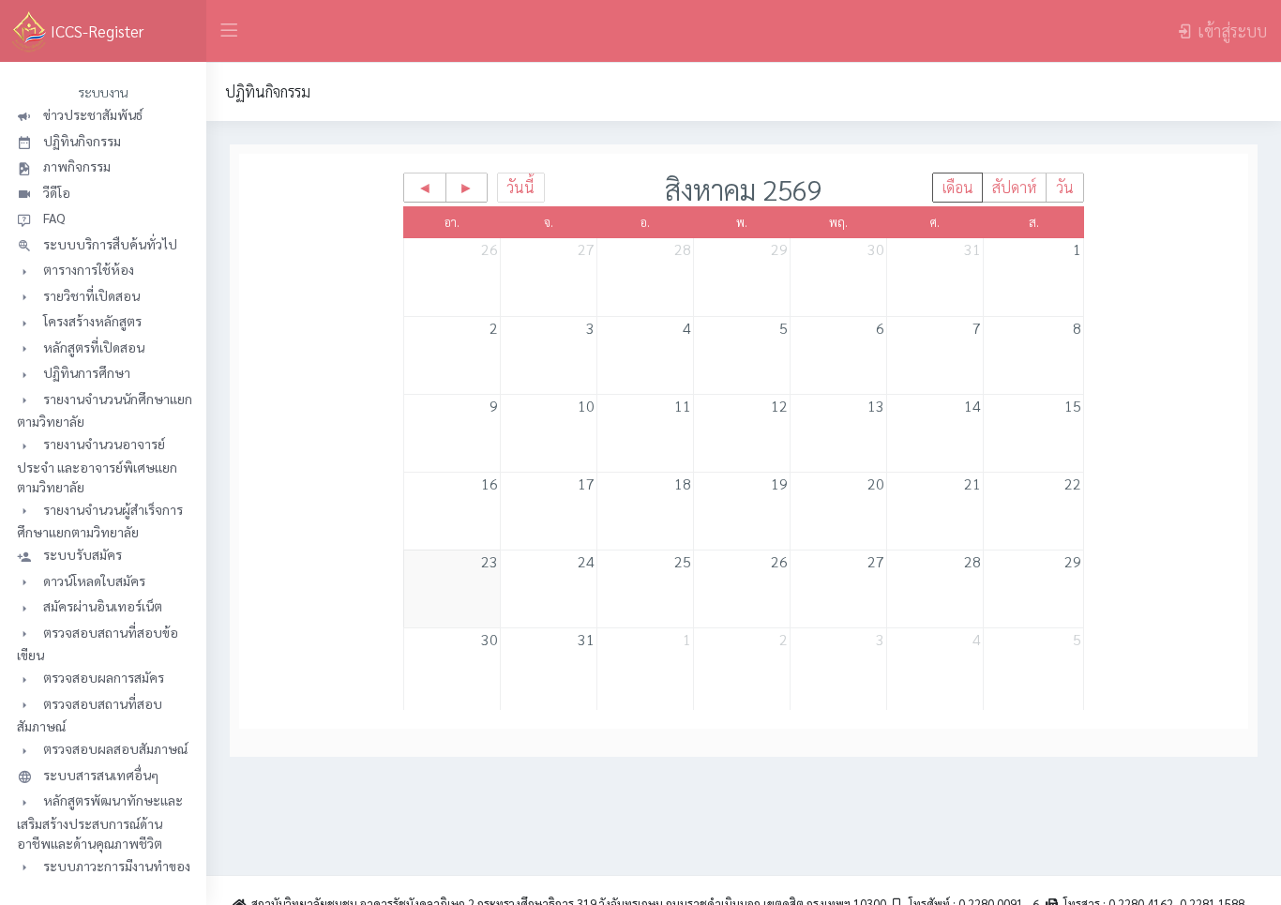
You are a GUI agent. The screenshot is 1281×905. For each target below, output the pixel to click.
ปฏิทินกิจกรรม (267, 91)
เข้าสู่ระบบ (1232, 30)
